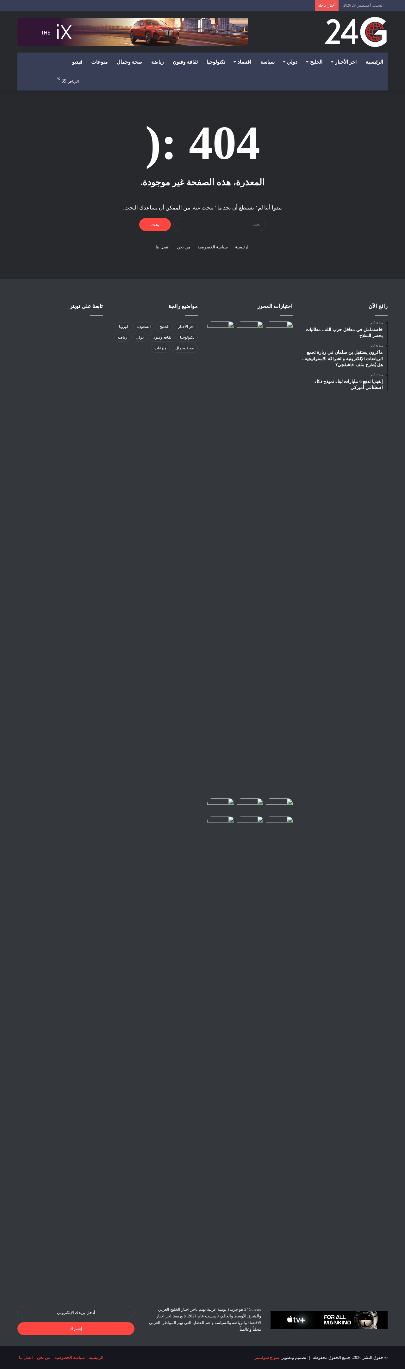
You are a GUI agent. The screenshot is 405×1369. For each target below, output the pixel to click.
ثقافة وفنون (185, 62)
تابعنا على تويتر (86, 306)
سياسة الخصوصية (212, 247)
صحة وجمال (129, 62)
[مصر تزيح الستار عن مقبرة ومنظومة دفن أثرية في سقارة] (279, 823)
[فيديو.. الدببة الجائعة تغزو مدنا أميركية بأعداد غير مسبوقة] (279, 806)
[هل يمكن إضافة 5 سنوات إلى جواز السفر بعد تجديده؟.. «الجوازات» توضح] (279, 558)
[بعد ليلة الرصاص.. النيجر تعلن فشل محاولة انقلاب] (250, 823)
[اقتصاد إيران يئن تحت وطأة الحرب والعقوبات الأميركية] (250, 328)
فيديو (77, 62)
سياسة (267, 62)
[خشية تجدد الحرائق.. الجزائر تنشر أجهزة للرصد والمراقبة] (250, 806)
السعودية (144, 326)
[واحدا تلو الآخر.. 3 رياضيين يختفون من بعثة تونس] (220, 328)
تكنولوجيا (216, 62)
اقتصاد (244, 62)
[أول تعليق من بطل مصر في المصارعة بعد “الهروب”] (220, 806)
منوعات (99, 62)
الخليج (316, 62)
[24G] (356, 32)
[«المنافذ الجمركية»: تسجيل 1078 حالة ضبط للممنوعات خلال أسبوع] (220, 1053)
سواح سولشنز (267, 1357)
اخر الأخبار (346, 62)
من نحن (183, 247)
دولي (292, 62)
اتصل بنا (163, 247)
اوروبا (123, 326)
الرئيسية (374, 62)
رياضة (157, 62)
